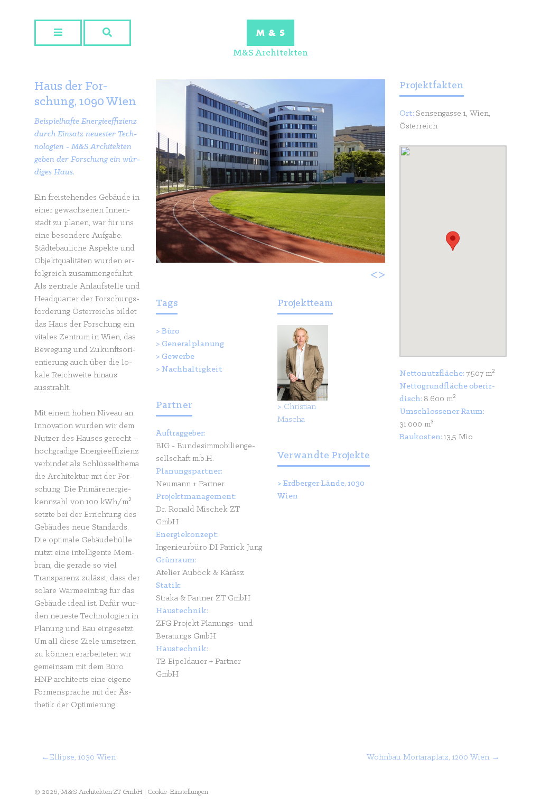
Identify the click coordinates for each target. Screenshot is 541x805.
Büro (171, 331)
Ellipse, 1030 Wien (83, 757)
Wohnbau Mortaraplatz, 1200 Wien (428, 757)
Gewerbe (178, 357)
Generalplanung (193, 344)
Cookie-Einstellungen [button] (177, 792)
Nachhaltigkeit (192, 369)
